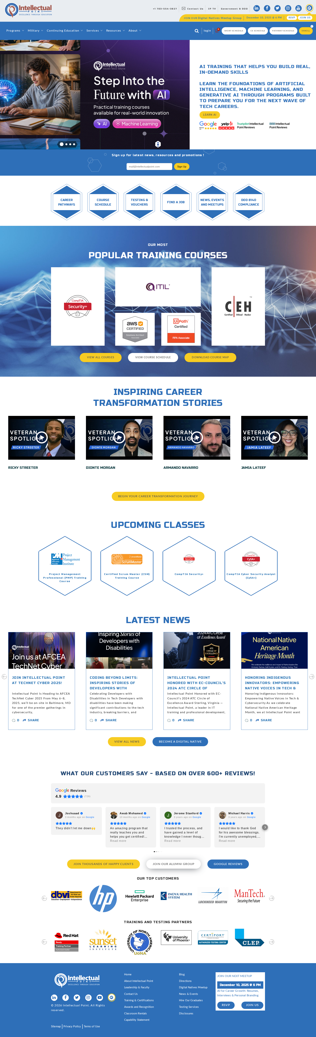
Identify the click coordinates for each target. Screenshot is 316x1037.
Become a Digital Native (180, 741)
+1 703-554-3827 (165, 8)
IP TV (212, 8)
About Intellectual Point (138, 981)
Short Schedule (233, 31)
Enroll (306, 31)
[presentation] (4, 679)
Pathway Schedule (283, 31)
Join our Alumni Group (173, 864)
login (207, 30)
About (133, 30)
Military (34, 30)
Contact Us (195, 8)
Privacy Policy (72, 1026)
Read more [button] (118, 840)
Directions (185, 981)
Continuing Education (63, 30)
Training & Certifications (139, 1000)
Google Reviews (228, 864)
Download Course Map (210, 357)
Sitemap (56, 1026)
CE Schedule (258, 31)
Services (92, 30)
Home (128, 974)
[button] (62, 144)
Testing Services (189, 1007)
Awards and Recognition (139, 1007)
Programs (13, 30)
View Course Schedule (153, 357)
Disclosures (186, 1013)
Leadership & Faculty (136, 987)
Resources (113, 30)
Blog (182, 974)
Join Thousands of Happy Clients (103, 864)
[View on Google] (59, 815)
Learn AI (209, 115)
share (33, 720)
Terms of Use (92, 1026)
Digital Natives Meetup (193, 987)
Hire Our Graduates (191, 1000)
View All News (127, 741)
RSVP (292, 18)
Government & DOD (234, 8)
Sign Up (181, 166)
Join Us (305, 18)
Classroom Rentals (135, 1013)
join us (252, 1005)
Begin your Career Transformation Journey (158, 496)
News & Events (188, 994)
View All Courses (100, 357)
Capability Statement (136, 1020)
